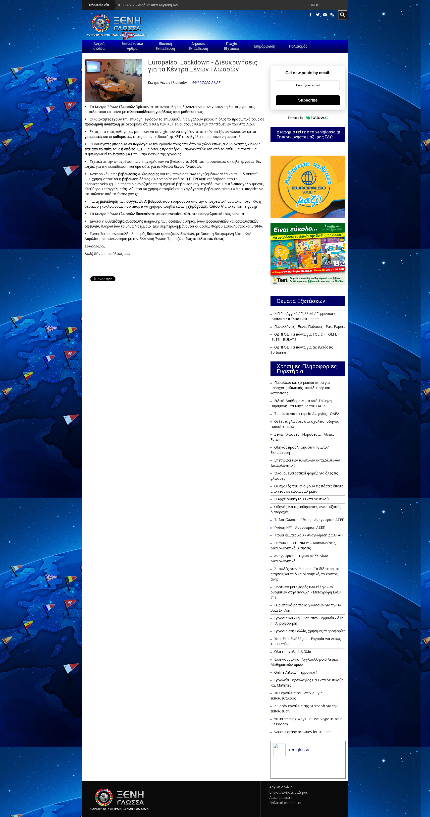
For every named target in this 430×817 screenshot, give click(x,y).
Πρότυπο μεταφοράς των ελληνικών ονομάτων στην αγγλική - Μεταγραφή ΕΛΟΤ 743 (306, 592)
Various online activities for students (303, 731)
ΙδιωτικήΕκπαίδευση (165, 46)
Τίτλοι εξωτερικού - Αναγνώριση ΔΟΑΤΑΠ (308, 535)
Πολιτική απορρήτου (286, 802)
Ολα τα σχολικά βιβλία (292, 651)
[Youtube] (325, 14)
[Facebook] (310, 14)
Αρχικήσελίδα (99, 46)
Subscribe (308, 100)
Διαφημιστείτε (280, 797)
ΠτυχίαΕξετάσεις (231, 46)
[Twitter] (318, 14)
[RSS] (332, 14)
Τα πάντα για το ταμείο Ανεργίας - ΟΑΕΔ (306, 413)
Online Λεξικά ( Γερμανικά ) (295, 672)
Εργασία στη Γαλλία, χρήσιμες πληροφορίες (309, 631)
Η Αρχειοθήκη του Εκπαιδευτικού (301, 499)
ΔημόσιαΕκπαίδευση (198, 46)
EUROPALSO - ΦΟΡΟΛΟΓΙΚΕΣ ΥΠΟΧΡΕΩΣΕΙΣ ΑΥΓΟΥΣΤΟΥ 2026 (306, 4)
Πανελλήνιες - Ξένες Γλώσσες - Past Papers (309, 326)
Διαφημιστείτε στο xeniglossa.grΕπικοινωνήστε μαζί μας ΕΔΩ (308, 134)
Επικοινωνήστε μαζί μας (288, 792)
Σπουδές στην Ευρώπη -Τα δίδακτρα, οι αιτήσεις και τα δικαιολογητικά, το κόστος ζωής (304, 574)
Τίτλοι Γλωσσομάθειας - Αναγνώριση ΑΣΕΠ (309, 519)
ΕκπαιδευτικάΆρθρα (132, 46)
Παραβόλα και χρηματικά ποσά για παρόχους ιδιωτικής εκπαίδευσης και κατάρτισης (300, 387)
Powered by (296, 117)
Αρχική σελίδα (280, 787)
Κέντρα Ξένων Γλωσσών (167, 83)
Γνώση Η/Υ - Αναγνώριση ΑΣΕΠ (299, 527)
